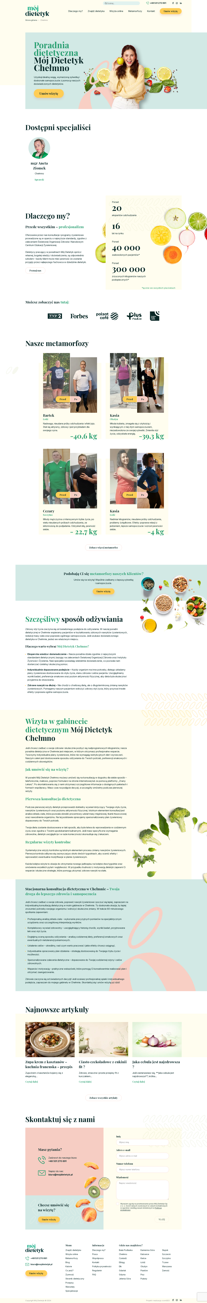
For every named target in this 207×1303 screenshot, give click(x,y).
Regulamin (97, 1270)
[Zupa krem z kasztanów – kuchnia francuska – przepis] (50, 1039)
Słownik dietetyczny (74, 1278)
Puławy (144, 1278)
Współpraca (98, 1258)
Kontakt (151, 11)
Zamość (165, 1270)
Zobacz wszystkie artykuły (103, 1097)
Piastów (144, 1270)
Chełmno (39, 173)
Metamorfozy (135, 11)
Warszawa (167, 1266)
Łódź (143, 1262)
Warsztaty (70, 1287)
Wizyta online (116, 11)
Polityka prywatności (101, 1266)
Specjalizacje (71, 1291)
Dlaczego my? (75, 11)
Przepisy (69, 1283)
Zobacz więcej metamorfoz (103, 547)
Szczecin (166, 1254)
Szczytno (166, 1258)
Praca (95, 1254)
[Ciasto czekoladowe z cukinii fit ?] (103, 1039)
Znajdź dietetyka (96, 11)
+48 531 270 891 (158, 3)
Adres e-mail (123, 1150)
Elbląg (122, 1262)
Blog (67, 1262)
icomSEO (166, 1300)
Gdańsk (122, 1270)
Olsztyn (144, 1266)
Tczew (165, 1262)
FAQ (94, 1274)
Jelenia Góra (125, 1278)
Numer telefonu (124, 1163)
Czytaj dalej (31, 1081)
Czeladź (123, 1258)
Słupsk (165, 1250)
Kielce (143, 1258)
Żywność (69, 1274)
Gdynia (122, 1274)
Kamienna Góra (148, 1250)
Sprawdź (39, 179)
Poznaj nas (35, 270)
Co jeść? (69, 1270)
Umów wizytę (171, 11)
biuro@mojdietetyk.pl (41, 1264)
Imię (118, 1136)
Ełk (120, 1266)
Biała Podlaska (126, 1250)
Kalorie (68, 1266)
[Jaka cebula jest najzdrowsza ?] (157, 1039)
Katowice (145, 1254)
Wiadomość (122, 1177)
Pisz (142, 1274)
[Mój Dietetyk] (37, 11)
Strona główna (31, 20)
